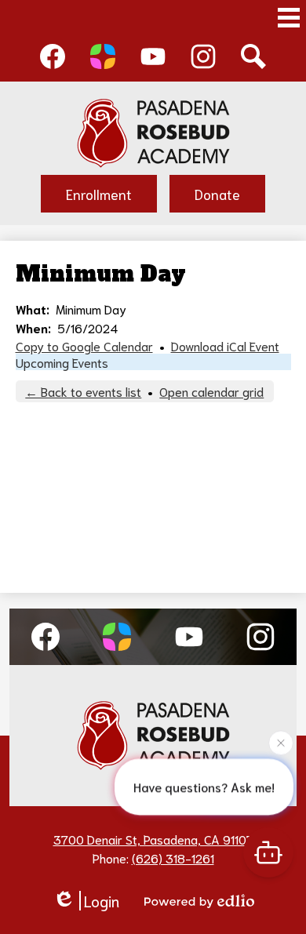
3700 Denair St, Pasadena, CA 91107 (153, 838)
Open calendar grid (211, 391)
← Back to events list (83, 391)
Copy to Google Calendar (84, 345)
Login (101, 900)
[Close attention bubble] (280, 742)
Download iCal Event (225, 345)
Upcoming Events (62, 362)
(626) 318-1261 (173, 857)
